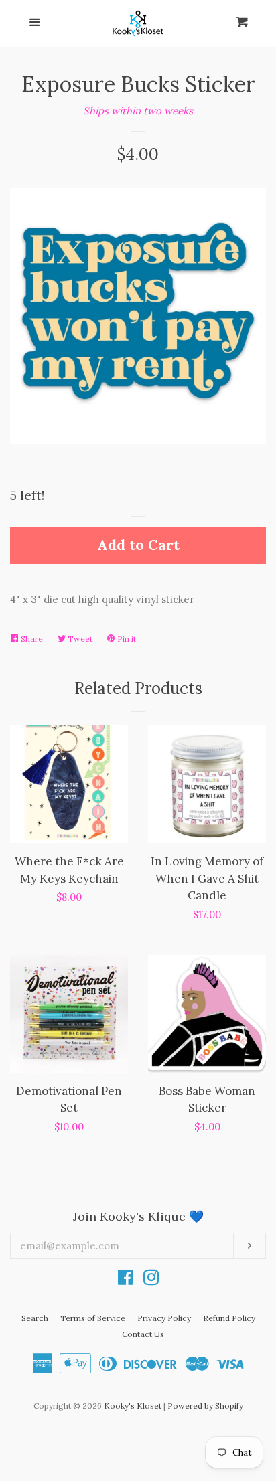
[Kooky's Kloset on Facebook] (125, 1280)
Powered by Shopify (205, 1406)
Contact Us (143, 1334)
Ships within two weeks (138, 110)
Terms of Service (92, 1318)
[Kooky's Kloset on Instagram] (151, 1280)
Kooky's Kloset (132, 1406)
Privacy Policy (164, 1318)
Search (34, 1318)
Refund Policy (229, 1318)
